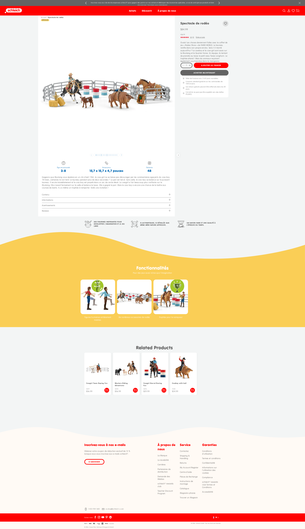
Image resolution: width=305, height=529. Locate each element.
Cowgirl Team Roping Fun (96, 383)
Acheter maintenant (204, 73)
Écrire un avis (200, 37)
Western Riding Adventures (121, 384)
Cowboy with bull (179, 383)
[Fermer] (299, 3)
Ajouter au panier (211, 65)
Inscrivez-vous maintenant (157, 5)
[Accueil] (42, 10)
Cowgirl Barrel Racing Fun (152, 384)
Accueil (43, 17)
